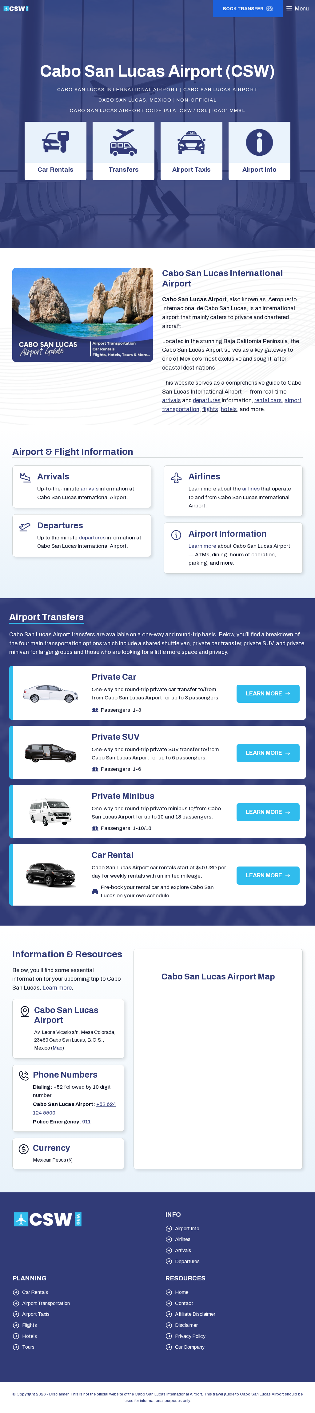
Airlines (182, 1239)
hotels (229, 409)
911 (86, 1122)
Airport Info (259, 169)
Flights (29, 1325)
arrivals (171, 400)
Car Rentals (56, 169)
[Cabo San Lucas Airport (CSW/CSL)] (16, 8)
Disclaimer (186, 1325)
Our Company (190, 1347)
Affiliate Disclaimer (195, 1314)
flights (210, 409)
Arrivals (183, 1250)
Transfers (124, 169)
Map (57, 1048)
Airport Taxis (191, 169)
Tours (28, 1347)
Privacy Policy (190, 1336)
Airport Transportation (46, 1303)
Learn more (57, 988)
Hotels (29, 1336)
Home (182, 1292)
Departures (187, 1261)
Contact (184, 1303)
